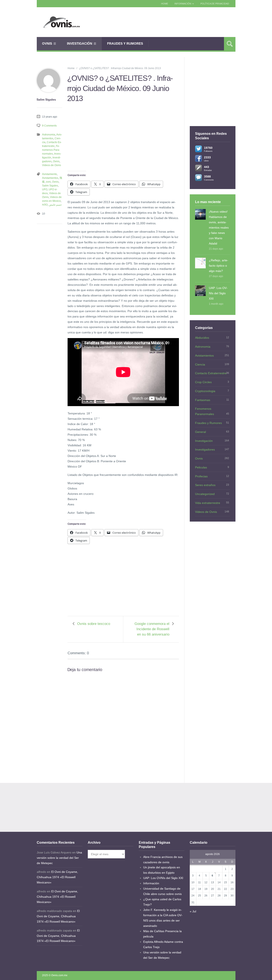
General (200, 432)
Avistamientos (50, 177)
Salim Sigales (50, 185)
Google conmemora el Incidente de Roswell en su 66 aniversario (152, 629)
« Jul (193, 911)
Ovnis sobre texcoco (93, 624)
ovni (48, 181)
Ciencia (200, 364)
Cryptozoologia (205, 391)
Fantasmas (202, 400)
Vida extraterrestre (207, 503)
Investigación (79, 43)
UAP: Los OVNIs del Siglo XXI (218, 293)
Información (182, 3)
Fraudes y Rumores (125, 43)
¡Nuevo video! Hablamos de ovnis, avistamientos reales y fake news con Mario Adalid (219, 227)
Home (164, 3)
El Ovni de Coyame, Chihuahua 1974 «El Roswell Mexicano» (57, 877)
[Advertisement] (165, 22)
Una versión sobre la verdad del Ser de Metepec (59, 858)
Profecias (201, 476)
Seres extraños (205, 485)
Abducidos (202, 337)
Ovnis (47, 43)
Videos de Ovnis (51, 165)
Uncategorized (205, 494)
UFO (44, 189)
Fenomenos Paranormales (51, 150)
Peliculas (201, 467)
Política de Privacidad (214, 3)
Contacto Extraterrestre (211, 373)
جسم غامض (55, 204)
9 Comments (49, 125)
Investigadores (205, 449)
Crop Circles (203, 382)
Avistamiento (49, 174)
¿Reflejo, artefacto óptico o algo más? (218, 266)
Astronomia (48, 134)
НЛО (45, 204)
